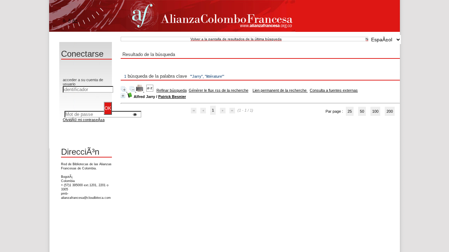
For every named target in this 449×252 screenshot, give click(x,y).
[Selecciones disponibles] (150, 90)
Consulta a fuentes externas (334, 90)
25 (350, 111)
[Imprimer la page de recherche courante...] (140, 90)
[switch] (135, 114)
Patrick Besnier (172, 96)
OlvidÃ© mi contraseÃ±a (84, 120)
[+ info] (123, 95)
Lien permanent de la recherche (280, 90)
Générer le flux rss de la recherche (218, 90)
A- (64, 20)
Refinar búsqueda (171, 90)
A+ (75, 20)
